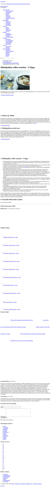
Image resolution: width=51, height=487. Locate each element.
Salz (26, 167)
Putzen (7, 14)
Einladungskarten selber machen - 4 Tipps (12, 277)
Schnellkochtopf (6, 480)
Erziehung (8, 33)
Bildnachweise (29, 483)
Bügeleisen (5, 474)
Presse (13, 483)
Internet (4, 433)
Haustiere (8, 35)
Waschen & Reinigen (10, 18)
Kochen (5, 26)
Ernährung (8, 22)
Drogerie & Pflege (10, 51)
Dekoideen (8, 39)
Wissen (7, 19)
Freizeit (7, 53)
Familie (4, 32)
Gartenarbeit (8, 46)
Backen (7, 27)
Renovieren (8, 44)
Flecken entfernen (9, 11)
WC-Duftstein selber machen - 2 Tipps (11, 261)
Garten (4, 45)
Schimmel (8, 15)
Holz (35, 123)
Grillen (7, 28)
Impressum (17, 483)
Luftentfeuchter (6, 476)
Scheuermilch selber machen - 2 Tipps (11, 245)
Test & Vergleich (6, 48)
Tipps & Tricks (6, 9)
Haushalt (8, 13)
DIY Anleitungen (9, 40)
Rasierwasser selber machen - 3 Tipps (11, 269)
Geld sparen (8, 12)
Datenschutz (23, 483)
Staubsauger (5, 481)
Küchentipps (8, 29)
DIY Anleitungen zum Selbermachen (11, 63)
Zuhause (5, 38)
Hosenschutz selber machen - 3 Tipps (11, 253)
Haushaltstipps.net (7, 61)
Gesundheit (5, 20)
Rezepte (7, 31)
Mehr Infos (3, 1)
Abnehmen (8, 21)
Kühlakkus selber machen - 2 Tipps (10, 237)
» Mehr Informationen (5, 125)
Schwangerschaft (9, 37)
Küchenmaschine (6, 475)
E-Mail (2, 407)
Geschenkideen (9, 41)
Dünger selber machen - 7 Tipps (10, 302)
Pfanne (4, 479)
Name (2, 406)
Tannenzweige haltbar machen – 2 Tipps (11, 309)
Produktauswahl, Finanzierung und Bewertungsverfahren (18, 3)
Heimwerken (8, 42)
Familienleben (9, 34)
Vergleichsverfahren (37, 483)
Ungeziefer (8, 16)
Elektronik (8, 52)
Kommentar (3, 416)
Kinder (7, 55)
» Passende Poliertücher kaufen (7, 95)
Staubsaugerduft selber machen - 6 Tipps (11, 293)
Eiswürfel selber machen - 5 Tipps (10, 285)
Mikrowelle (5, 478)
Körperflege (8, 25)
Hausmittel (8, 24)
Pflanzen (7, 47)
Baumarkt (8, 50)
